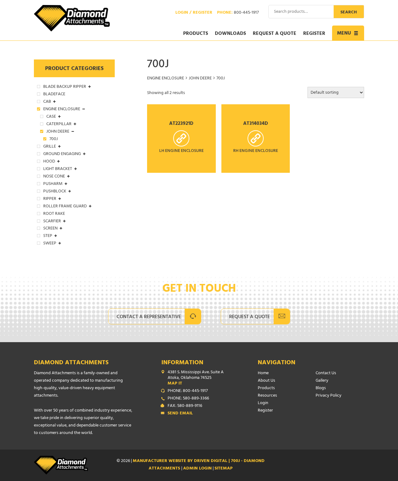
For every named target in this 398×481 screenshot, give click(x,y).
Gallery (322, 381)
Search (348, 12)
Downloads (230, 34)
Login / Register (193, 13)
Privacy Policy (328, 396)
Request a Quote (274, 34)
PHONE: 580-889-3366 (188, 399)
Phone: (238, 13)
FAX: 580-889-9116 (185, 406)
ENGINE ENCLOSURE (165, 78)
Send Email (180, 414)
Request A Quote (249, 317)
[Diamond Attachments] (72, 18)
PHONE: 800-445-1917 (188, 391)
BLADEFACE (54, 94)
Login (263, 403)
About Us (266, 381)
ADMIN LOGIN (197, 468)
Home (263, 373)
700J (53, 139)
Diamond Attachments (71, 363)
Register (314, 34)
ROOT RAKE (54, 214)
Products (195, 34)
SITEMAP (224, 468)
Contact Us (326, 373)
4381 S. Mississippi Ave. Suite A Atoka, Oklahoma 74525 (196, 378)
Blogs (321, 388)
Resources (267, 396)
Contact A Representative (149, 317)
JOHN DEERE (200, 78)
